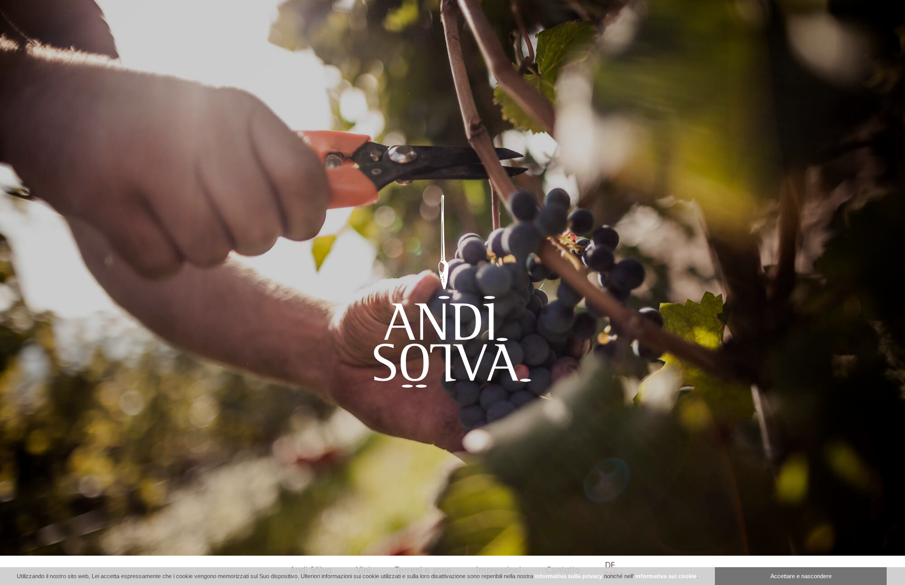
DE (610, 565)
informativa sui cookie (666, 576)
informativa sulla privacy (568, 576)
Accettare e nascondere (801, 576)
